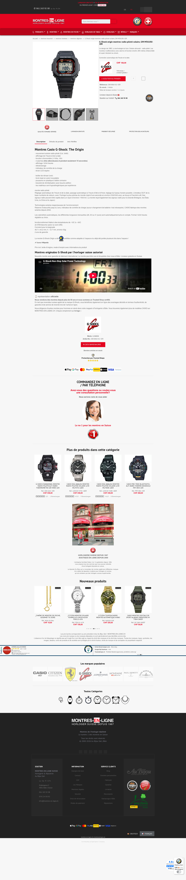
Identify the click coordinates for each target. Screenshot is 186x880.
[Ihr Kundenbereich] (137, 9)
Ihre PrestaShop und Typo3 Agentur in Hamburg (93, 841)
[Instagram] (90, 752)
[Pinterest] (95, 752)
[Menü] (182, 858)
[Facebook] (85, 752)
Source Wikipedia (42, 242)
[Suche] (113, 21)
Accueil (35, 38)
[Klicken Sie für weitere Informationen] (93, 650)
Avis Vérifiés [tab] (72, 141)
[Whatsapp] (100, 752)
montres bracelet (47, 38)
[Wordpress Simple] (80, 752)
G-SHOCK (96, 336)
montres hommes (61, 38)
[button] (35, 74)
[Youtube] (105, 752)
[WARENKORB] (148, 9)
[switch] (179, 872)
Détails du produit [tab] (56, 141)
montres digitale (76, 38)
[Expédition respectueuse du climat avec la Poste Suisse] (139, 800)
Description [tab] (40, 141)
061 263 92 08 (122, 98)
